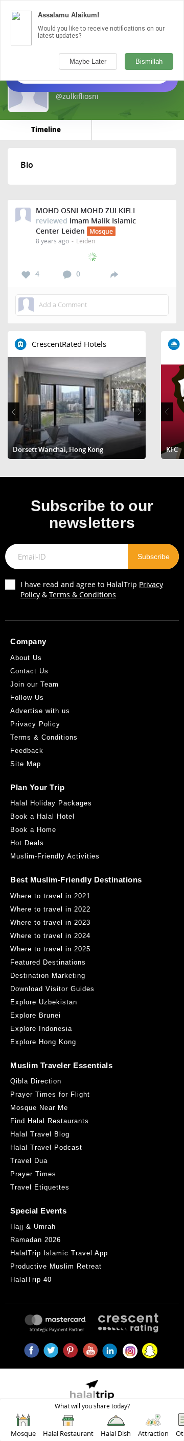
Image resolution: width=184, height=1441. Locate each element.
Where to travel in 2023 (50, 922)
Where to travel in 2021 (50, 896)
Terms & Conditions (82, 594)
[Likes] (26, 275)
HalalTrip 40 (31, 1279)
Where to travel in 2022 (50, 909)
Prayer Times (33, 1174)
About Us (26, 658)
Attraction (153, 1433)
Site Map (25, 764)
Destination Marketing (47, 975)
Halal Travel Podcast (46, 1147)
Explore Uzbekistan (43, 1002)
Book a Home (33, 829)
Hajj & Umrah (33, 1226)
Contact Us (29, 671)
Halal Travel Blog (40, 1134)
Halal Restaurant (68, 1433)
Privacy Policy (35, 724)
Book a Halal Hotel (42, 816)
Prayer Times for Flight (50, 1094)
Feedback (26, 750)
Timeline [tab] (46, 129)
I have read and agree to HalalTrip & (91, 589)
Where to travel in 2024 (50, 936)
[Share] (114, 274)
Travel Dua (29, 1161)
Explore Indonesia (41, 1028)
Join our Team (34, 684)
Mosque (23, 1433)
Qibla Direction (35, 1081)
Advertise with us (40, 711)
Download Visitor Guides (52, 989)
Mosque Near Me (39, 1107)
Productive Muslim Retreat (56, 1266)
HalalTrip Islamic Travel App (59, 1253)
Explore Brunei (35, 1015)
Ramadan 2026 (35, 1240)
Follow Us (27, 697)
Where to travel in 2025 (50, 949)
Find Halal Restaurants (49, 1121)
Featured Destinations (48, 962)
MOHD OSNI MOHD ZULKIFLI (85, 210)
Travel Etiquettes (40, 1187)
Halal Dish (116, 1433)
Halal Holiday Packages (51, 803)
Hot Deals (27, 843)
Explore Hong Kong (43, 1042)
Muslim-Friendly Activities (55, 856)
